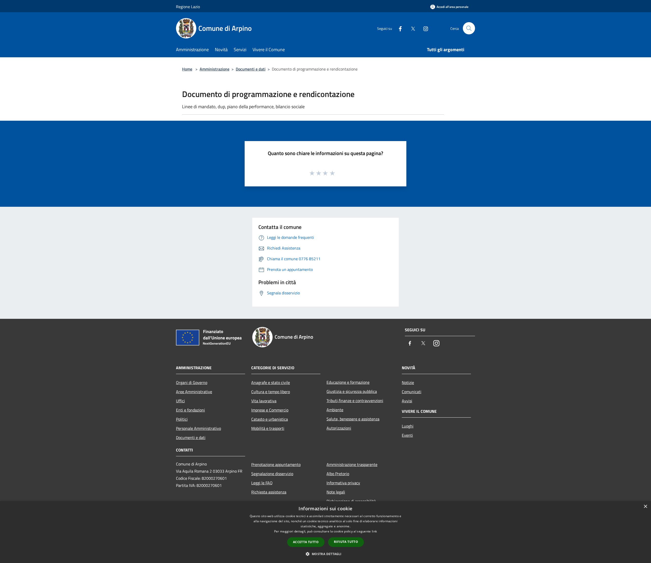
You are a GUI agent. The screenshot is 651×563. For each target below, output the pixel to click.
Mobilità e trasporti (267, 428)
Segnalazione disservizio (272, 474)
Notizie (408, 382)
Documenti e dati (250, 69)
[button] (325, 554)
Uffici (180, 401)
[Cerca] (469, 28)
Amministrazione (214, 69)
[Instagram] (424, 28)
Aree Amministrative (194, 392)
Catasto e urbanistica (269, 419)
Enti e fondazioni (190, 410)
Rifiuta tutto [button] (346, 542)
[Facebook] (398, 28)
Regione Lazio (188, 7)
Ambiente (335, 410)
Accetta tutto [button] (306, 542)
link (374, 531)
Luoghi (407, 426)
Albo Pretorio (338, 474)
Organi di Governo (191, 382)
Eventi (407, 435)
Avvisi (407, 401)
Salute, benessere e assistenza (353, 419)
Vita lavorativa (263, 401)
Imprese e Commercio (269, 410)
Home (187, 69)
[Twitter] (411, 28)
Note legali (336, 492)
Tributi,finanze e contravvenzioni (355, 400)
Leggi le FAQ (262, 483)
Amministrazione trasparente (352, 464)
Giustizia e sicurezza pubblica (352, 391)
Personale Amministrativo (198, 428)
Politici (182, 419)
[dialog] (325, 532)
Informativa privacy (343, 483)
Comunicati (411, 392)
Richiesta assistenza (268, 492)
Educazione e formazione (348, 382)
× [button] (645, 507)
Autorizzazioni (339, 428)
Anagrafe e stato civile (270, 382)
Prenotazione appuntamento (276, 464)
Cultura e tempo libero (270, 392)
